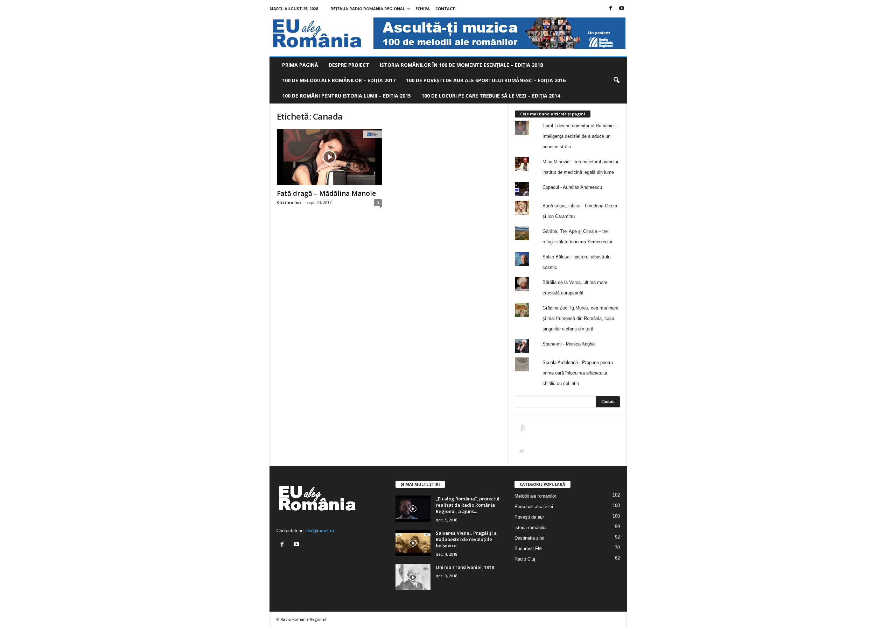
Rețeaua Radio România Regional (367, 8)
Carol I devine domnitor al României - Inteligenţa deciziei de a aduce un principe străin (579, 136)
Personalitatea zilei (533, 506)
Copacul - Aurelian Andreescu (572, 187)
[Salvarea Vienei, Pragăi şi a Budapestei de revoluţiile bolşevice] (413, 543)
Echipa (422, 8)
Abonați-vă (602, 460)
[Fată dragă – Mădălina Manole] (329, 157)
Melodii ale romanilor (535, 496)
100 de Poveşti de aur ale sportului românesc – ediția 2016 (486, 80)
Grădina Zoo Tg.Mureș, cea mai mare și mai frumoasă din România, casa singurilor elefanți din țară (580, 318)
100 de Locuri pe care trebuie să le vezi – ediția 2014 (490, 95)
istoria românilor (530, 527)
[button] (616, 80)
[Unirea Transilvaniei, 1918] (413, 577)
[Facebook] (611, 8)
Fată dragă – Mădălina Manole (326, 193)
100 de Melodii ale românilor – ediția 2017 (339, 80)
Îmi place (605, 438)
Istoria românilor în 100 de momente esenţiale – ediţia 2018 (461, 65)
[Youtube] (621, 8)
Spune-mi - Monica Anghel (569, 344)
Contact (445, 8)
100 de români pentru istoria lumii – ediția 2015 (346, 95)
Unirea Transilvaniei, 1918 (465, 567)
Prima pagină (300, 65)
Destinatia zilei (529, 538)
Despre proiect (349, 65)
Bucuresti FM (528, 548)
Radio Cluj (524, 559)
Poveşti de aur (529, 517)
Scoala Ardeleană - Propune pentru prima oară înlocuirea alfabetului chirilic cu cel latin (577, 373)
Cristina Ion (289, 202)
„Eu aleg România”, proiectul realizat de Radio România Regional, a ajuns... (467, 505)
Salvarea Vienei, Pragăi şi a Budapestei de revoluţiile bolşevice (466, 539)
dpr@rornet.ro (320, 530)
